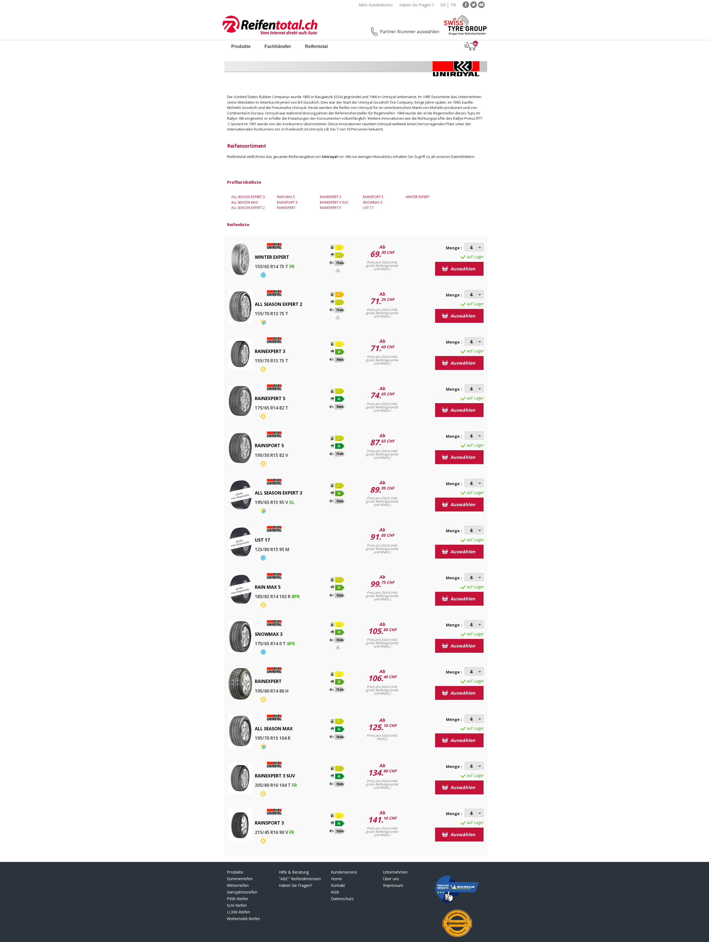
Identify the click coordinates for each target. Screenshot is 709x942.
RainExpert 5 (330, 207)
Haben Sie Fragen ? (416, 4)
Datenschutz (342, 898)
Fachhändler (277, 46)
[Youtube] (481, 4)
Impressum (393, 885)
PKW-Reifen (237, 898)
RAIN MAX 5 (286, 196)
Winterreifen (238, 885)
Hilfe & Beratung (294, 872)
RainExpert (286, 207)
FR (453, 4)
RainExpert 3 (330, 196)
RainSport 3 (287, 202)
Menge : (454, 247)
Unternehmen (395, 872)
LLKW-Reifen (238, 912)
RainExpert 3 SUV (334, 202)
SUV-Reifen (237, 905)
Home (336, 878)
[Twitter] (473, 4)
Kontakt (338, 885)
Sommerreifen (240, 878)
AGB (335, 892)
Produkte (241, 46)
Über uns (391, 878)
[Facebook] (466, 4)
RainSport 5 (373, 196)
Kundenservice (344, 872)
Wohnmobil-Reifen (243, 918)
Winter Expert (418, 196)
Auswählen (462, 269)
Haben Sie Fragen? (295, 885)
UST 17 (368, 207)
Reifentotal (316, 46)
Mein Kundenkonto (376, 4)
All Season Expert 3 (248, 196)
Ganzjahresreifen (242, 892)
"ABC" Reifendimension (300, 878)
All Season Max (244, 202)
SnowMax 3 (372, 202)
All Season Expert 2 (248, 207)
